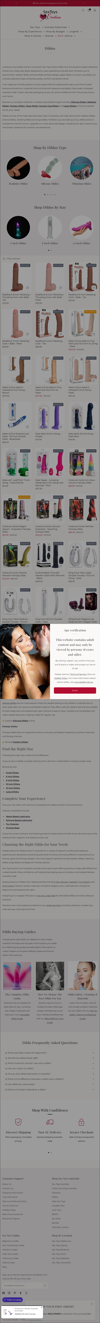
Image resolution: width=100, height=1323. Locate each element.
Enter (75, 690)
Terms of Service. (78, 674)
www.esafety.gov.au (83, 682)
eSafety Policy (61, 678)
